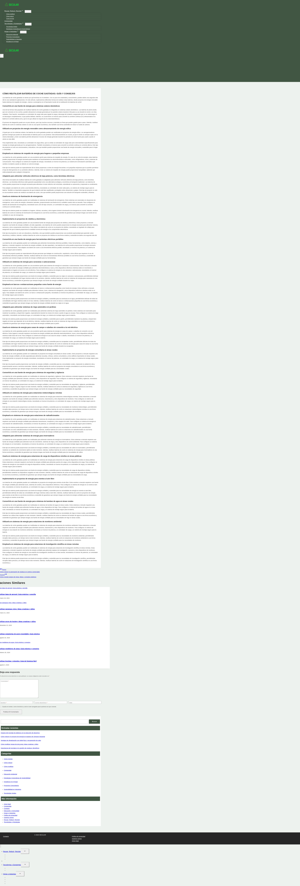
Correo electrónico (41, 703)
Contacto (7, 808)
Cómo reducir (10, 16)
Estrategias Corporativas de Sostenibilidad (18, 29)
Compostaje (8, 21)
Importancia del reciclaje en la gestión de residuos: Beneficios (20, 748)
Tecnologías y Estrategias (12, 822)
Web (70, 703)
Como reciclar (10, 18)
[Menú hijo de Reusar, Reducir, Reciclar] (28, 11)
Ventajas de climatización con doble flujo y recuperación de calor (21, 740)
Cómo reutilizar (10, 14)
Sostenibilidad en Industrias (14, 39)
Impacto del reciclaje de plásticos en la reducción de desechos (20, 733)
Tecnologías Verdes (11, 26)
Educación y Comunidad (11, 811)
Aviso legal (7, 804)
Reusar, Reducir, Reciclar (12, 820)
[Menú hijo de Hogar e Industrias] (23, 32)
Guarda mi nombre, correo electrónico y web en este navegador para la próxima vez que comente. (29, 706)
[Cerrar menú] (0, 846)
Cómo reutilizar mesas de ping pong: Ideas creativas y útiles (19, 744)
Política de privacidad (10, 815)
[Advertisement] (150, 71)
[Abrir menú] (2, 56)
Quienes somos (9, 817)
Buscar (94, 721)
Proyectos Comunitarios (13, 37)
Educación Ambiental (12, 34)
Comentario (5, 681)
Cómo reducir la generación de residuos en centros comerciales (20, 571)
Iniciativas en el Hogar (12, 41)
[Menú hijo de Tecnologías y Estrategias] (28, 24)
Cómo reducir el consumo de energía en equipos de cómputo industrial (23, 736)
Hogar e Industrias (9, 813)
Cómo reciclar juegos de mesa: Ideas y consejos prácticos (18, 576)
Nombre (4, 703)
